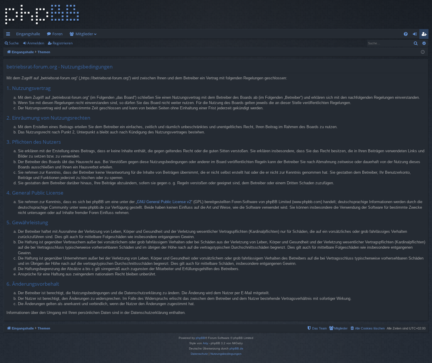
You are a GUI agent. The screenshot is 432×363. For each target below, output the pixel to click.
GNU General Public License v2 (164, 202)
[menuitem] (405, 34)
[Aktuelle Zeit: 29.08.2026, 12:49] (423, 52)
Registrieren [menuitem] (425, 35)
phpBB (200, 337)
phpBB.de (236, 348)
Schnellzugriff (9, 35)
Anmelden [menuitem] (416, 35)
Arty (205, 343)
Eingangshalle (28, 33)
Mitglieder (84, 33)
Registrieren (63, 43)
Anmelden (35, 43)
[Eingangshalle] (42, 14)
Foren (57, 33)
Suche (14, 43)
